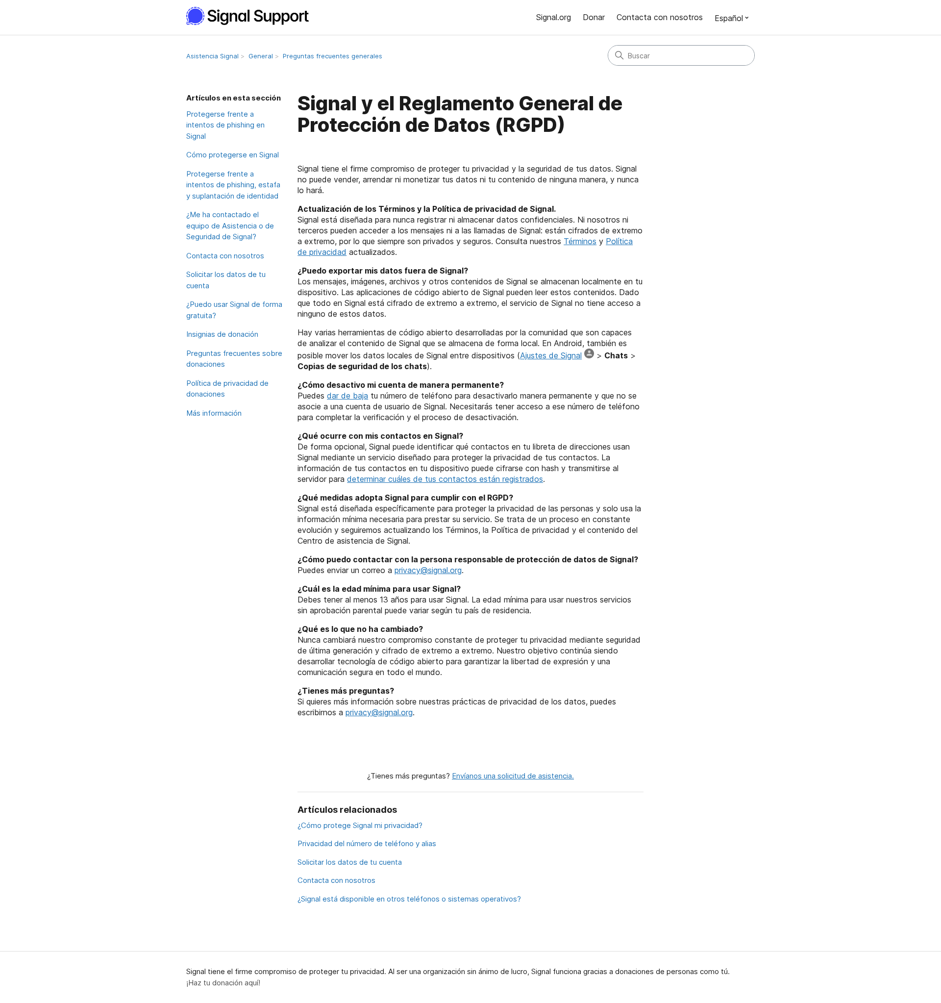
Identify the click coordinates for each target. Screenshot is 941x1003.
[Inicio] (253, 16)
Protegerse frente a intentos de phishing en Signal (225, 125)
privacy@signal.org (428, 570)
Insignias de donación (222, 334)
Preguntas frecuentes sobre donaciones (234, 359)
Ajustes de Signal (551, 355)
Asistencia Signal (212, 56)
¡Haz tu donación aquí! (223, 982)
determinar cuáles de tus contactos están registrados (445, 479)
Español (729, 18)
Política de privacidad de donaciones (227, 388)
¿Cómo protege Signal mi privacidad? (359, 825)
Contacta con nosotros (660, 17)
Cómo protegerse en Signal (232, 154)
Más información (214, 413)
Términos (580, 241)
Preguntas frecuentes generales (332, 56)
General (260, 56)
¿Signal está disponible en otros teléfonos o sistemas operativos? (409, 898)
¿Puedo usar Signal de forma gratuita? (234, 310)
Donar (594, 17)
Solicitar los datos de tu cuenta (226, 280)
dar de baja (347, 396)
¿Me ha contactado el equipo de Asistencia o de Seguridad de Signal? (230, 225)
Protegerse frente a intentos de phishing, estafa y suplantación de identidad (233, 185)
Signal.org (553, 17)
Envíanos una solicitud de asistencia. (513, 775)
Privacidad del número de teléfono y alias (366, 843)
